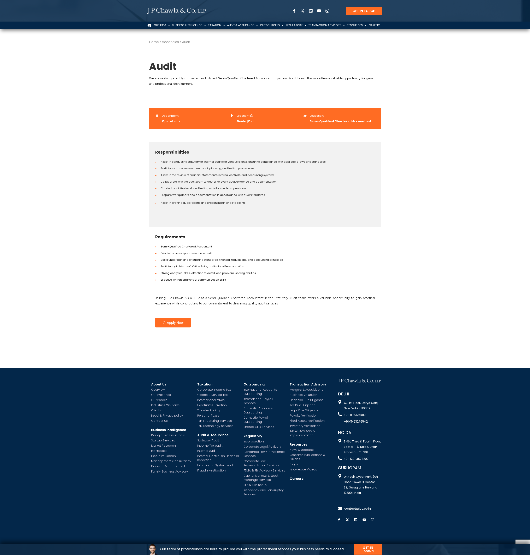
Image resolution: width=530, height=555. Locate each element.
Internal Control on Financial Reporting (218, 458)
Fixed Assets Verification (307, 421)
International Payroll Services (258, 401)
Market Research (163, 446)
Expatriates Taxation (212, 405)
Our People (159, 400)
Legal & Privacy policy (167, 415)
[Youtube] (317, 11)
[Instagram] (325, 11)
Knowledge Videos (303, 469)
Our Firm (160, 25)
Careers (375, 25)
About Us (158, 384)
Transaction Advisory (324, 25)
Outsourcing (270, 25)
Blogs (294, 464)
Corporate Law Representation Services (261, 463)
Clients (156, 410)
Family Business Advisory (169, 471)
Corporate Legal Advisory (262, 447)
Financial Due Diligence (307, 400)
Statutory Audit (208, 440)
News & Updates (302, 450)
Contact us (159, 421)
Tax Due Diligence (302, 405)
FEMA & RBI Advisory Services (264, 470)
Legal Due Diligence (304, 410)
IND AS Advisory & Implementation (302, 433)
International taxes (211, 400)
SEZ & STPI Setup (255, 485)
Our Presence (161, 395)
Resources (355, 25)
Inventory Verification (305, 426)
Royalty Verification (304, 415)
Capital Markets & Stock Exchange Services (260, 478)
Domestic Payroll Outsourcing (255, 420)
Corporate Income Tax (214, 390)
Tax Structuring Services (214, 421)
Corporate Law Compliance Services (264, 454)
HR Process (159, 451)
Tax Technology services (215, 426)
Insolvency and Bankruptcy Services (263, 492)
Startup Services (163, 440)
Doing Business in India (168, 435)
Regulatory (294, 25)
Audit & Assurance (240, 25)
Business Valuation (304, 395)
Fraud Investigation (211, 470)
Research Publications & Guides (307, 457)
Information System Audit (216, 465)
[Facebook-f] (292, 11)
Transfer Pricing (208, 410)
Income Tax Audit (210, 446)
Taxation (214, 25)
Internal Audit (207, 451)
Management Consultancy (171, 461)
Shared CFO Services (258, 427)
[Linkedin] (309, 11)
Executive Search (163, 456)
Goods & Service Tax (212, 395)
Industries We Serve (165, 405)
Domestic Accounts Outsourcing (258, 410)
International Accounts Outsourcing (260, 392)
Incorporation (253, 441)
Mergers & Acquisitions (306, 390)
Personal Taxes (208, 415)
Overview (158, 390)
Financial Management (168, 466)
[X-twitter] (347, 519)
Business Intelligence (187, 25)
